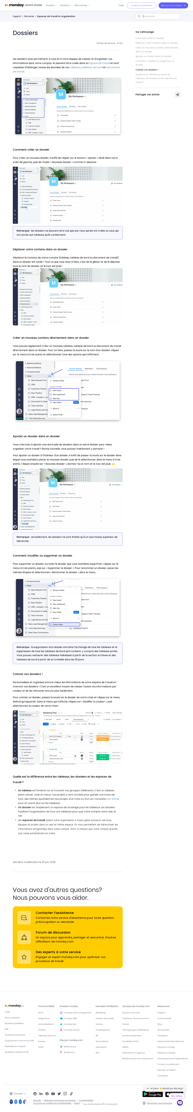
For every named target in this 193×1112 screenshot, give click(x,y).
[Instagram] (65, 1094)
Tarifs (7, 1011)
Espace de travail (99, 63)
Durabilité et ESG (130, 1041)
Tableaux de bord (47, 1035)
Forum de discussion (53, 932)
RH (97, 1035)
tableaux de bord (92, 67)
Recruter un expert (167, 1070)
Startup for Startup (166, 1052)
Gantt (41, 1047)
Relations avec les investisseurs (137, 1058)
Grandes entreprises (15, 1034)
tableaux (75, 67)
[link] (51, 5)
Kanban (42, 1041)
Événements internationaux (171, 1041)
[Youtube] (53, 1094)
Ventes (99, 1024)
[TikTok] (71, 1094)
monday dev (70, 1024)
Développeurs (103, 1029)
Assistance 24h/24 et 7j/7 (17, 1052)
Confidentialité (86, 1100)
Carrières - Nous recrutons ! (135, 1018)
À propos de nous (131, 1012)
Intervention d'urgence (133, 1052)
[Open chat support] (180, 1103)
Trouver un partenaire (168, 1064)
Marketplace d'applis (15, 1046)
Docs (40, 1012)
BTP (97, 1052)
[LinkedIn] (41, 1094)
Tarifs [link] (121, 5)
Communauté (164, 1018)
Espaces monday (166, 1047)
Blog (160, 1024)
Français (18, 1093)
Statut (77, 1103)
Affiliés (125, 1047)
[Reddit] (35, 1094)
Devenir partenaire (131, 1035)
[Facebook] (47, 1094)
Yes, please (176, 1096)
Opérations (101, 1047)
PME (7, 1029)
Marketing (100, 1012)
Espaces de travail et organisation (56, 16)
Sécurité (37, 1100)
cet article (113, 799)
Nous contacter (12, 1017)
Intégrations (44, 1018)
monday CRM (70, 1018)
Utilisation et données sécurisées (60, 1100)
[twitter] (59, 1094)
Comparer (163, 1075)
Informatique (102, 1041)
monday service (72, 1029)
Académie (163, 1035)
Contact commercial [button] (141, 5)
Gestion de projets (105, 1018)
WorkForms (69, 1052)
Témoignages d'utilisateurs (135, 1029)
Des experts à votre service (58, 952)
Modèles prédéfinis (14, 1023)
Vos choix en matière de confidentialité (52, 1103)
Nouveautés (163, 1029)
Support (17, 16)
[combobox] (158, 16)
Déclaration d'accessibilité (159, 1103)
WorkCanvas (70, 1046)
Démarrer (29, 16)
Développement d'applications (173, 1058)
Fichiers (42, 1029)
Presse (125, 1024)
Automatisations (46, 1024)
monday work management (77, 1012)
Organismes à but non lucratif (19, 1040)
